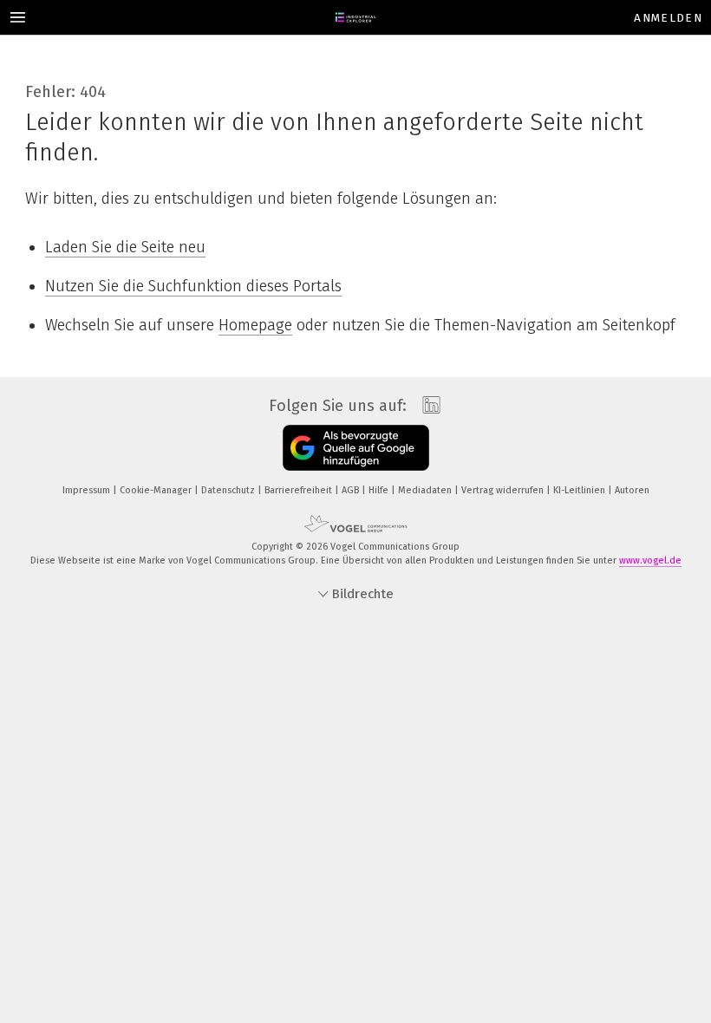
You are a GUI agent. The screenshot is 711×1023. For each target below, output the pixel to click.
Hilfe (380, 490)
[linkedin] (427, 405)
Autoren (632, 490)
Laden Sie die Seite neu (125, 247)
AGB (352, 490)
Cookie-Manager (157, 490)
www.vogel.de (650, 560)
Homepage (255, 325)
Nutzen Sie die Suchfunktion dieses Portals (193, 286)
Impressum (87, 490)
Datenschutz (229, 490)
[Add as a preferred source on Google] (356, 448)
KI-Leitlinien (580, 490)
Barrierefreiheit (299, 490)
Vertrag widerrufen (503, 490)
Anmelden (668, 17)
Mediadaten (426, 490)
